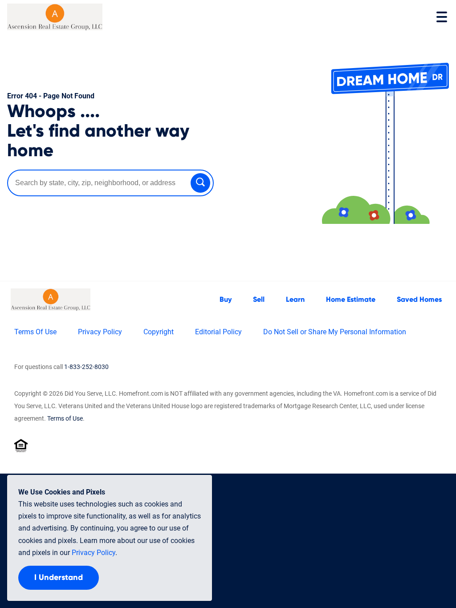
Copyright (158, 332)
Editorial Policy (218, 332)
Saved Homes (419, 299)
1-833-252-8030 (86, 366)
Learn (295, 299)
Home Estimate (350, 299)
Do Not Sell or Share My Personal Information (334, 332)
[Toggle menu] (442, 17)
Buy (226, 299)
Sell (259, 299)
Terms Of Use (35, 332)
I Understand (58, 578)
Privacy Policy (100, 332)
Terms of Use (65, 418)
